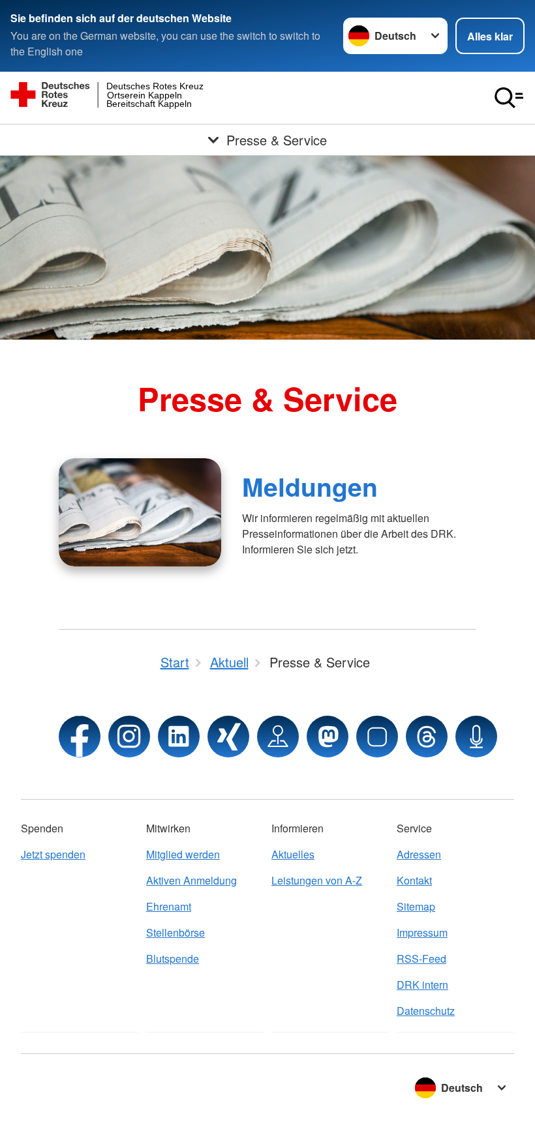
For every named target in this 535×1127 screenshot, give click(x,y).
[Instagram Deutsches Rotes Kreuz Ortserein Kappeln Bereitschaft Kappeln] (129, 736)
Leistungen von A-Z (316, 880)
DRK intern (422, 984)
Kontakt (414, 880)
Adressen (419, 854)
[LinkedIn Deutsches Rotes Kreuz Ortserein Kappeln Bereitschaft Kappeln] (179, 736)
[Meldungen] (140, 512)
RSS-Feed (421, 958)
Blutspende (172, 958)
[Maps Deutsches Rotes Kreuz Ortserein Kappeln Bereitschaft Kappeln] (278, 736)
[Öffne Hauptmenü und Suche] (509, 97)
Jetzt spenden (53, 854)
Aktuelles (292, 854)
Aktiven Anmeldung (191, 880)
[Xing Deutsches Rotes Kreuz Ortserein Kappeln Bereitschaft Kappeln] (228, 736)
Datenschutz (426, 1010)
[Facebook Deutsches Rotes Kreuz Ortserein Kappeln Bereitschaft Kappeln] (79, 736)
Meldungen (310, 486)
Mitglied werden (183, 854)
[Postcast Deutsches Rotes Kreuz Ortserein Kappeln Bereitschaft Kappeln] (476, 736)
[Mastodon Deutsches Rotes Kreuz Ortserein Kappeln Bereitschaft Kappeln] (327, 736)
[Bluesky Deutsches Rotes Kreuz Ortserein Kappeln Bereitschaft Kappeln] (377, 736)
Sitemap (416, 906)
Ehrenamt (168, 906)
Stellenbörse (175, 932)
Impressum (422, 932)
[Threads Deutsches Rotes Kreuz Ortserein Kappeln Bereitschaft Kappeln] (427, 736)
